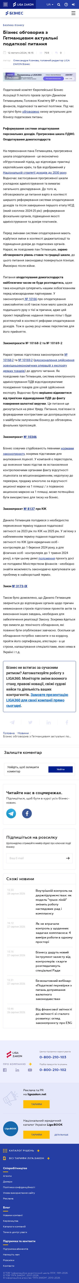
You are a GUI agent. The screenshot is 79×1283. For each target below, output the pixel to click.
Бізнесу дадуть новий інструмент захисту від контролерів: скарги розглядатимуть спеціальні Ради (53, 961)
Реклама (8, 1198)
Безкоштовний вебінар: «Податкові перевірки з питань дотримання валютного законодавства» (54, 989)
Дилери (7, 1181)
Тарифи (36, 1104)
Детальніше (61, 1135)
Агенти (7, 1176)
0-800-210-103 (53, 1057)
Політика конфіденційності (19, 1187)
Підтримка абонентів (15, 1249)
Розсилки (8, 1260)
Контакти (8, 1265)
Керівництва (10, 1221)
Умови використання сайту (19, 1193)
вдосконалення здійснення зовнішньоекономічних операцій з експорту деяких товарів (38, 365)
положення (46, 558)
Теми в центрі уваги (15, 1232)
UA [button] (49, 4)
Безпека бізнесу (13, 25)
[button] (5, 4)
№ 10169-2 (25, 360)
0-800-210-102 (53, 1070)
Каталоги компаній (14, 1226)
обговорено (30, 111)
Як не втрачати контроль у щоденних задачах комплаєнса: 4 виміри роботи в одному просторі (54, 932)
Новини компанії (13, 1215)
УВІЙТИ (61, 769)
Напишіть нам (11, 1254)
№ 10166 (30, 299)
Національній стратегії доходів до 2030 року (34, 173)
